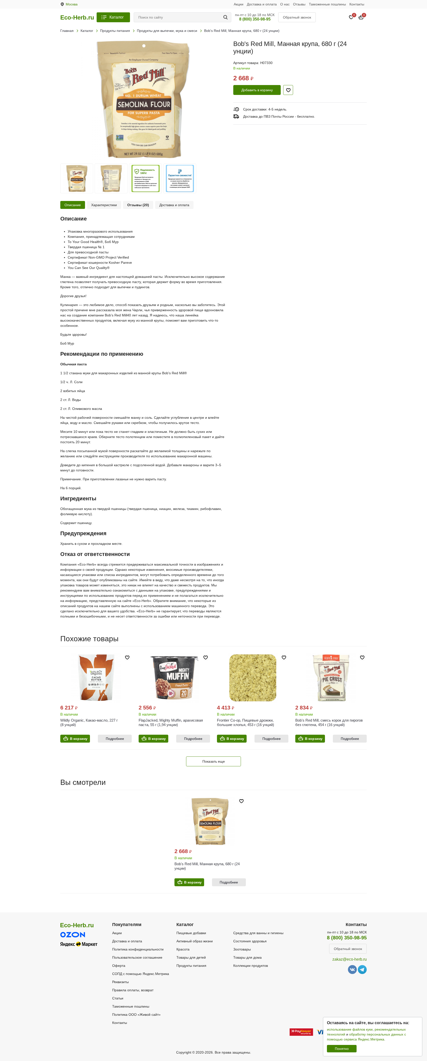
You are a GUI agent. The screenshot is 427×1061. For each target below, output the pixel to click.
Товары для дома (247, 957)
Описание (72, 205)
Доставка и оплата (262, 4)
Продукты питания (191, 966)
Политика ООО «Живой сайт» (136, 1015)
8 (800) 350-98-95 (255, 19)
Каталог (116, 17)
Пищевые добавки (191, 933)
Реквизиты (120, 982)
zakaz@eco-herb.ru (349, 959)
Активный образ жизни (194, 941)
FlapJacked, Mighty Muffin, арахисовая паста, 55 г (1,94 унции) (171, 722)
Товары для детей (191, 957)
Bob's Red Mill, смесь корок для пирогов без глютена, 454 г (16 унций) (329, 722)
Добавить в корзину (257, 90)
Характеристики (104, 205)
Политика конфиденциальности (138, 949)
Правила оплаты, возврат (132, 990)
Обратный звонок (297, 17)
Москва (72, 4)
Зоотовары (242, 949)
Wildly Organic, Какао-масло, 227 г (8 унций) (89, 722)
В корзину (78, 739)
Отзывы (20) (138, 205)
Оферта (118, 966)
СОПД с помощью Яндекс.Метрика (140, 974)
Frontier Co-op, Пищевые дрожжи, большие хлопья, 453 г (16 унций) (245, 722)
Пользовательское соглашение (137, 957)
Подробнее (115, 739)
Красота (183, 949)
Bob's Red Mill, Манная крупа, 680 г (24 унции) (207, 866)
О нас (285, 4)
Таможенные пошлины (327, 4)
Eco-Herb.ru (77, 18)
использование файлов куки (350, 1029)
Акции (238, 4)
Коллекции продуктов (250, 966)
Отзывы (299, 4)
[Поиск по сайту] (226, 17)
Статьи (117, 998)
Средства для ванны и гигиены (258, 933)
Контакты (356, 4)
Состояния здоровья (250, 941)
